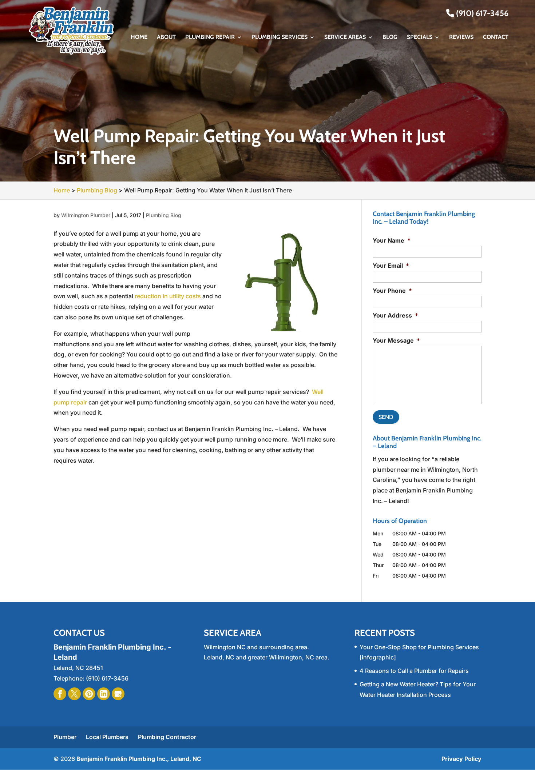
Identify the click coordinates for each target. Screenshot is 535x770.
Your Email (391, 265)
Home (139, 37)
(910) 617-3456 (481, 13)
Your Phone (392, 290)
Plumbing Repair (210, 37)
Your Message (396, 340)
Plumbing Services (279, 37)
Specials (419, 37)
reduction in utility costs (168, 296)
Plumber (65, 737)
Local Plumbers (107, 737)
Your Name (392, 240)
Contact (495, 37)
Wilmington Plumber (85, 215)
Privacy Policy (461, 758)
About (166, 37)
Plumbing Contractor (167, 737)
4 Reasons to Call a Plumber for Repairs (414, 670)
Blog (390, 37)
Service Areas (345, 37)
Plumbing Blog (163, 215)
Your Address (395, 315)
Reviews (461, 37)
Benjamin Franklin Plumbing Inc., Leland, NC (138, 758)
